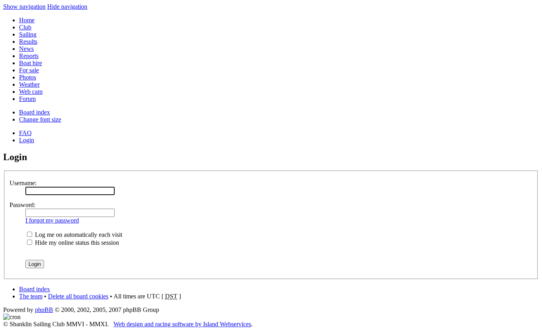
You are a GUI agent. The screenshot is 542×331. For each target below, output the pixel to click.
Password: (22, 204)
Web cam (30, 91)
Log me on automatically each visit (77, 234)
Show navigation (24, 6)
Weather (29, 84)
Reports (28, 55)
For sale (29, 70)
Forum (27, 98)
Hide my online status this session (76, 242)
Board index (34, 112)
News (26, 48)
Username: (23, 183)
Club (25, 27)
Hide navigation (67, 6)
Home (27, 20)
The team (30, 296)
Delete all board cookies (78, 296)
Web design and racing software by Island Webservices (182, 324)
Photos (27, 77)
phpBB (44, 309)
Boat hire (30, 63)
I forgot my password (52, 220)
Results (28, 41)
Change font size (40, 119)
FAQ (25, 133)
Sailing (28, 34)
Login (26, 140)
